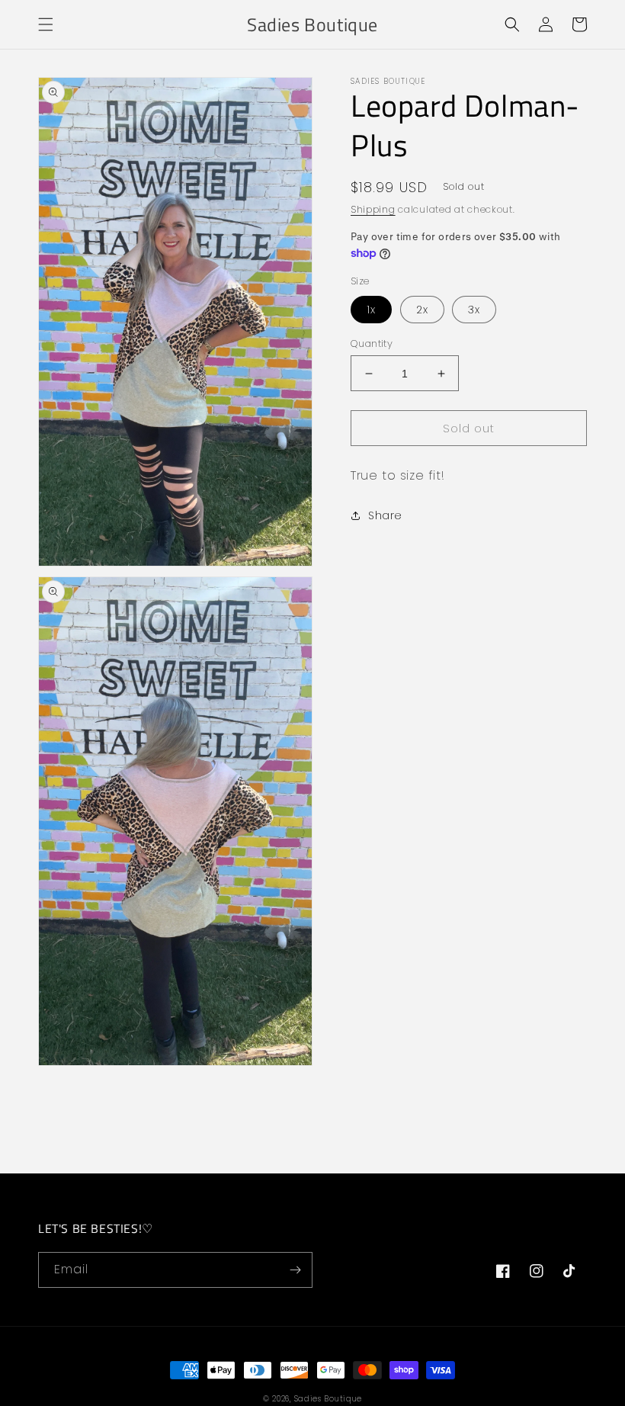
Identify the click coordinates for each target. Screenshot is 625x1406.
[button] (45, 24)
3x (474, 309)
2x (422, 309)
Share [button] (385, 515)
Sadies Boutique (328, 1398)
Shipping (373, 209)
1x (371, 309)
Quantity (372, 343)
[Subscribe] (295, 1270)
